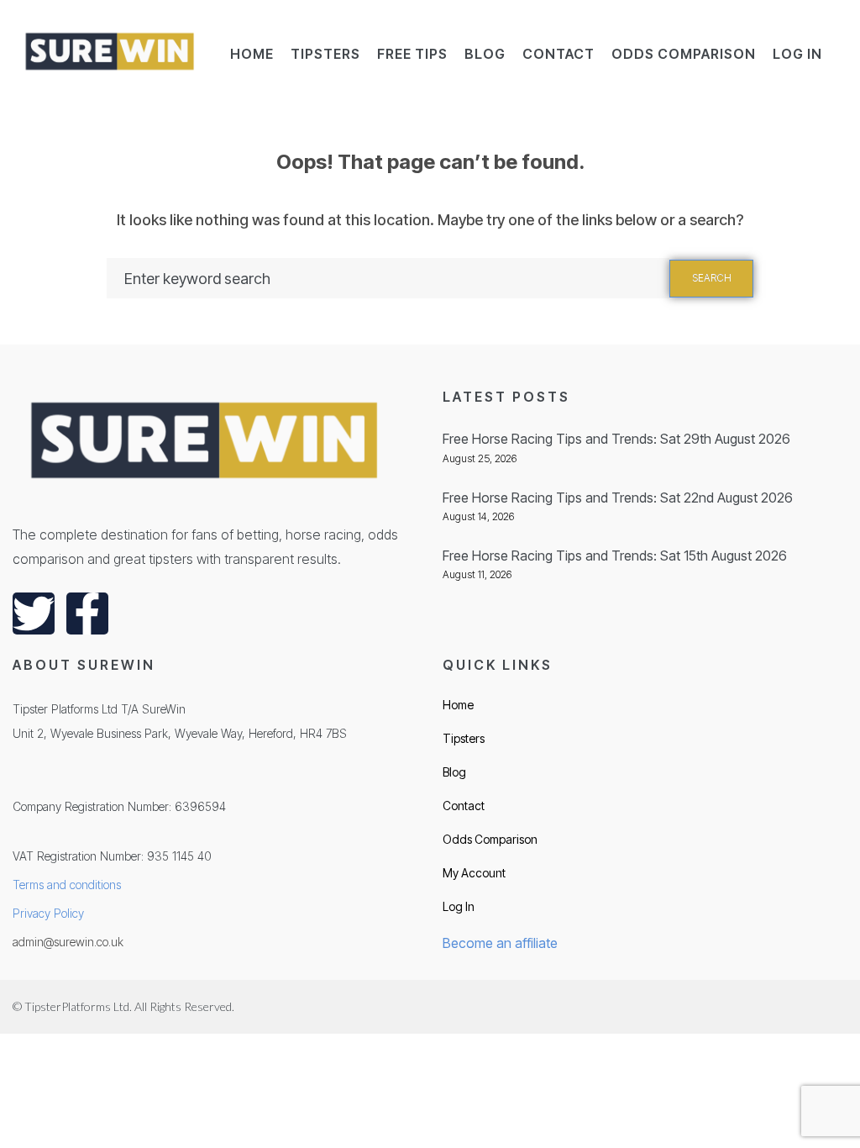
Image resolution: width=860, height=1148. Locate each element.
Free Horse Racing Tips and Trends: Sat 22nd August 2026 (618, 497)
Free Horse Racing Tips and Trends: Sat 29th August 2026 (616, 438)
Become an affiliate (500, 943)
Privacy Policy (48, 913)
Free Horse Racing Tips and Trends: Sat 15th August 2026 (615, 555)
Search (712, 277)
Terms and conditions (67, 884)
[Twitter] (34, 613)
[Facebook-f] (87, 613)
